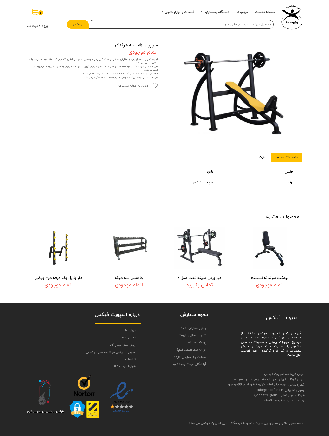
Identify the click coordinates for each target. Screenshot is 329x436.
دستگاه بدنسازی (217, 12)
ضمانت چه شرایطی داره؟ (190, 357)
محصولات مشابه (282, 216)
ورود (44, 26)
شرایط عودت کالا (125, 366)
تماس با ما (129, 338)
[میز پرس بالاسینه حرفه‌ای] (233, 93)
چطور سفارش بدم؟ (193, 328)
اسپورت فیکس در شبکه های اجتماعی (116, 352)
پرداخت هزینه (197, 342)
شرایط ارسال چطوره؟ (192, 335)
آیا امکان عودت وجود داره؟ (188, 364)
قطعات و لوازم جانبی (179, 12)
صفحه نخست (265, 12)
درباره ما (242, 12)
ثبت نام (32, 26)
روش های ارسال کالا (123, 345)
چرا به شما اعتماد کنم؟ (191, 350)
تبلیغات (130, 359)
